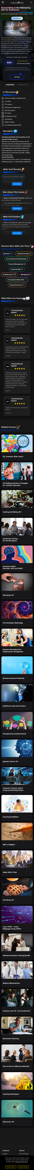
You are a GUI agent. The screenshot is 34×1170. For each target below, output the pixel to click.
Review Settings (23, 1166)
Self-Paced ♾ (17, 18)
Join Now (17, 77)
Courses (5, 1153)
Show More (17, 184)
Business (6, 253)
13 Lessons (26, 893)
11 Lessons (26, 505)
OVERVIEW (10, 85)
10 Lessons (26, 532)
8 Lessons (27, 616)
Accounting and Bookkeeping (16, 259)
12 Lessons (26, 477)
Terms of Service (23, 1153)
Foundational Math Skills (16, 280)
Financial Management (15, 264)
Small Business (8, 274)
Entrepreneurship (23, 253)
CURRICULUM (23, 85)
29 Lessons (26, 976)
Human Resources (16, 285)
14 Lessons (26, 726)
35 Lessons (26, 449)
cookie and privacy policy (22, 1161)
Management (25, 274)
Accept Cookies (11, 1166)
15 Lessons (26, 588)
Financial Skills (16, 269)
